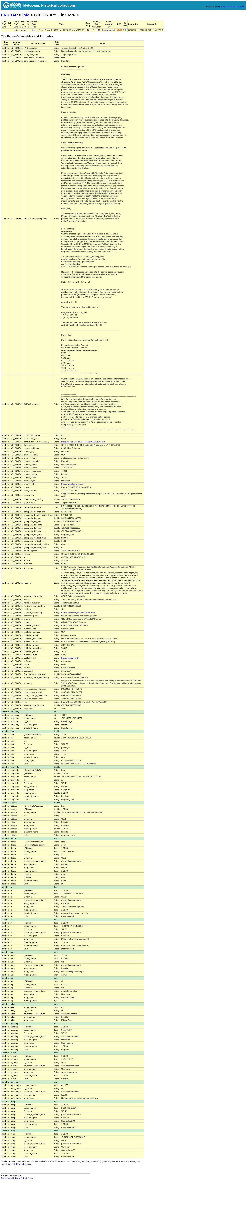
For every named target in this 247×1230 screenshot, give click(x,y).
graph (23, 30)
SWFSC (235, 7)
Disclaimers (6, 1178)
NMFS (229, 7)
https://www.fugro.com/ (71, 484)
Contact (30, 1178)
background (107, 30)
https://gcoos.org (68, 658)
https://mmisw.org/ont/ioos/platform (77, 612)
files (33, 30)
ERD (242, 7)
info (26, 15)
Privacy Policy (19, 1178)
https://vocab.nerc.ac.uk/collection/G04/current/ (82, 442)
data (16, 30)
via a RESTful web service (19, 1164)
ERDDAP (9, 15)
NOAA (223, 7)
